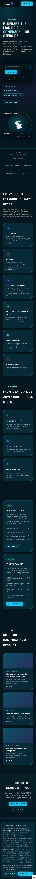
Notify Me (11, 72)
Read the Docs (18, 810)
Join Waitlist (27, 3)
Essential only (10, 874)
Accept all (23, 874)
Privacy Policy (10, 869)
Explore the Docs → (11, 102)
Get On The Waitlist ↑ (15, 604)
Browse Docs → (13, 546)
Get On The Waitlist (18, 804)
